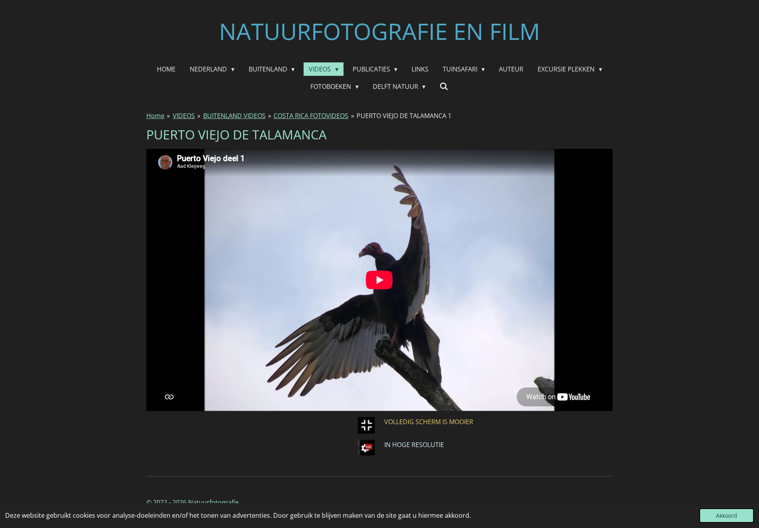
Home (155, 115)
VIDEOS (184, 115)
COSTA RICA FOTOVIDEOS (311, 115)
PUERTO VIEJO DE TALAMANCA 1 (404, 115)
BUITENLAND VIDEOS (234, 115)
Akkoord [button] (726, 515)
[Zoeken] (443, 86)
